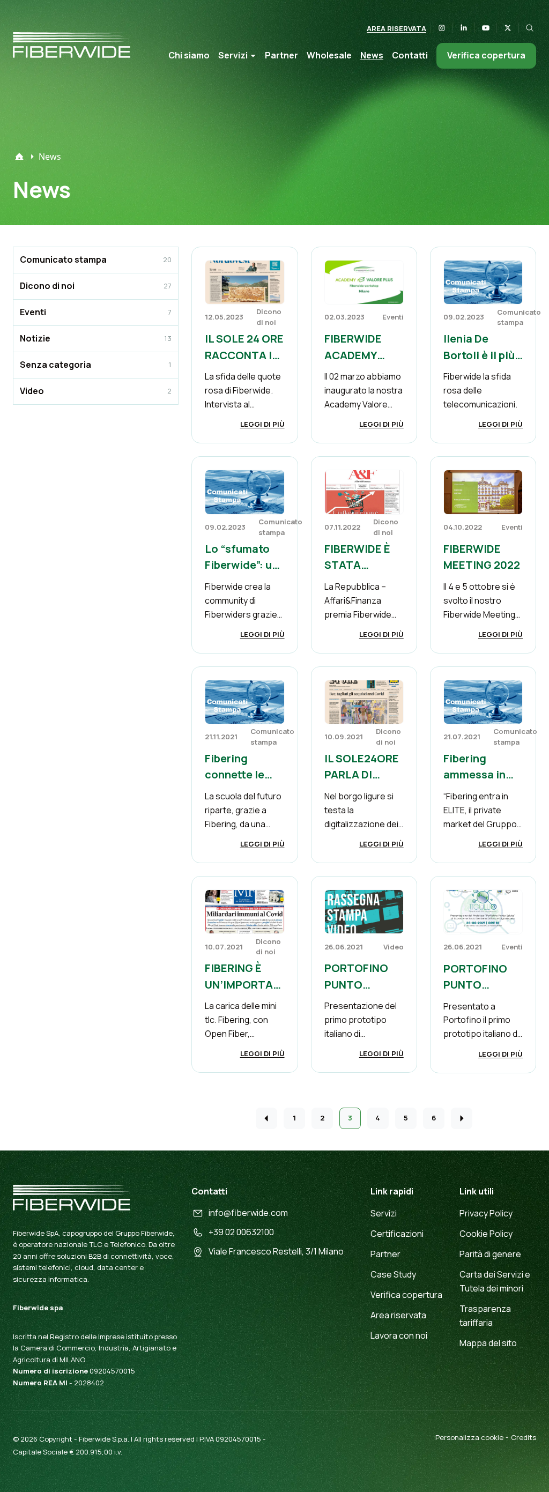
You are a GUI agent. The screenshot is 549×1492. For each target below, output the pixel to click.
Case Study (393, 1274)
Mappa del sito (488, 1343)
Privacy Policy (486, 1213)
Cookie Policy (486, 1233)
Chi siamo (189, 55)
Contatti (410, 55)
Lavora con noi (398, 1335)
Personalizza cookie (469, 1437)
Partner (281, 55)
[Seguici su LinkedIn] (463, 27)
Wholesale (329, 55)
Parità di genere (490, 1254)
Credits (523, 1437)
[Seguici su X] (507, 27)
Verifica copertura (486, 55)
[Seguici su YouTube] (485, 27)
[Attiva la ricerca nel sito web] (529, 27)
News (371, 55)
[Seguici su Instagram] (441, 27)
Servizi (233, 55)
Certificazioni (397, 1233)
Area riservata (396, 28)
